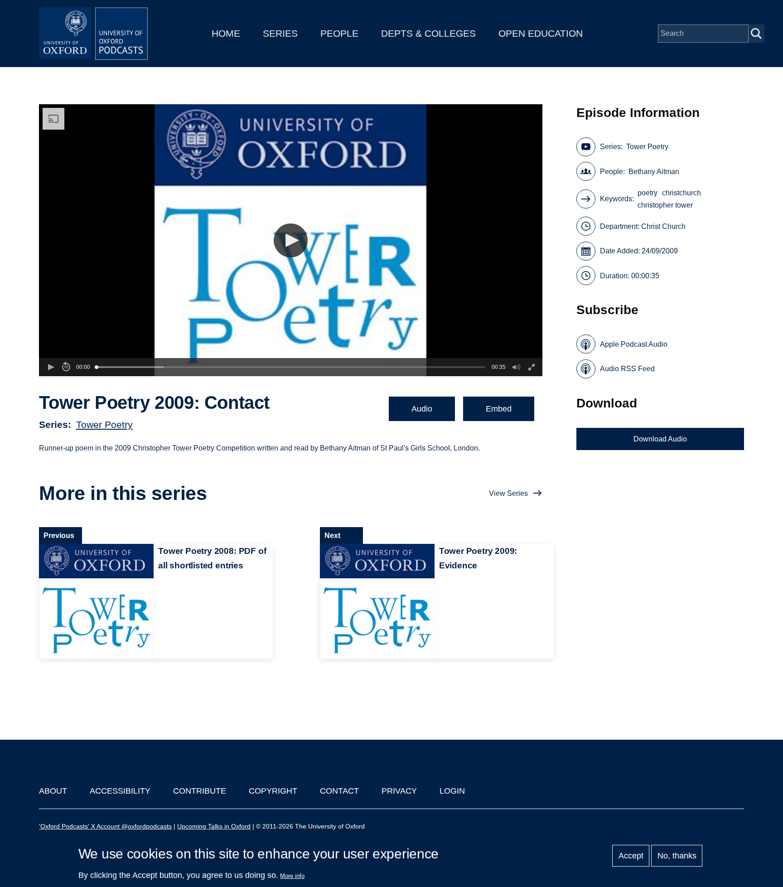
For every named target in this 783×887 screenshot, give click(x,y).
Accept (631, 855)
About (53, 790)
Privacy (399, 790)
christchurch (681, 193)
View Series (508, 493)
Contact (339, 790)
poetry (647, 193)
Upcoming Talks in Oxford (214, 826)
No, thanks (676, 855)
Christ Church (663, 226)
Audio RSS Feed (627, 369)
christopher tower (665, 205)
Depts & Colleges (428, 33)
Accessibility (120, 790)
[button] (291, 240)
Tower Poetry (104, 424)
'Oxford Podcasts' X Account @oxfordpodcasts (105, 826)
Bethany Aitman (653, 171)
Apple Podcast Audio (633, 344)
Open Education (540, 33)
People (339, 33)
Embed (499, 408)
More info (292, 875)
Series (280, 33)
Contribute (199, 790)
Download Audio (660, 439)
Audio (421, 408)
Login (452, 790)
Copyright (273, 790)
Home (226, 33)
